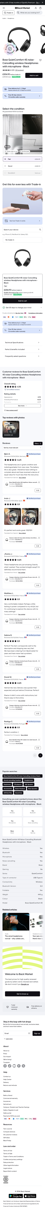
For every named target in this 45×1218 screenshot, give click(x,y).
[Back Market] (22, 8)
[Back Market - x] (23, 1066)
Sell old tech (7, 1104)
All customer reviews (10, 1135)
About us (6, 1051)
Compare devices (9, 1132)
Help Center (7, 1079)
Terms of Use (7, 1151)
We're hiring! (7, 1059)
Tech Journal (7, 1129)
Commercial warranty (10, 1098)
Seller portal (7, 1113)
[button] (10, 49)
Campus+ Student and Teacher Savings (16, 1107)
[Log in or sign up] (36, 8)
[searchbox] (31, 12)
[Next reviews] (40, 755)
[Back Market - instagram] (5, 1066)
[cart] (40, 8)
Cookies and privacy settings (12, 1159)
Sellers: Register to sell (10, 1110)
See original (22, 477)
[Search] (18, 12)
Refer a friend (7, 1095)
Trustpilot (6, 1062)
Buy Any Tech (19, 313)
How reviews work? (12, 410)
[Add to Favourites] (40, 60)
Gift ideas (6, 1138)
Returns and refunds (10, 1085)
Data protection (8, 1162)
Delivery (6, 1082)
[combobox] (22, 229)
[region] (22, 430)
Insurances (7, 1101)
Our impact (7, 1056)
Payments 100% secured (11, 1116)
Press (5, 1054)
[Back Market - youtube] (14, 1066)
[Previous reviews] (35, 755)
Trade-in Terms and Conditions (13, 1156)
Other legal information (11, 1165)
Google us (25, 984)
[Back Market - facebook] (19, 1066)
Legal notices (7, 1168)
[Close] (42, 2)
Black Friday (7, 1140)
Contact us (7, 1076)
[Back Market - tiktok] (9, 1066)
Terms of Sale (7, 1153)
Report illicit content (10, 1171)
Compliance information (35, 313)
